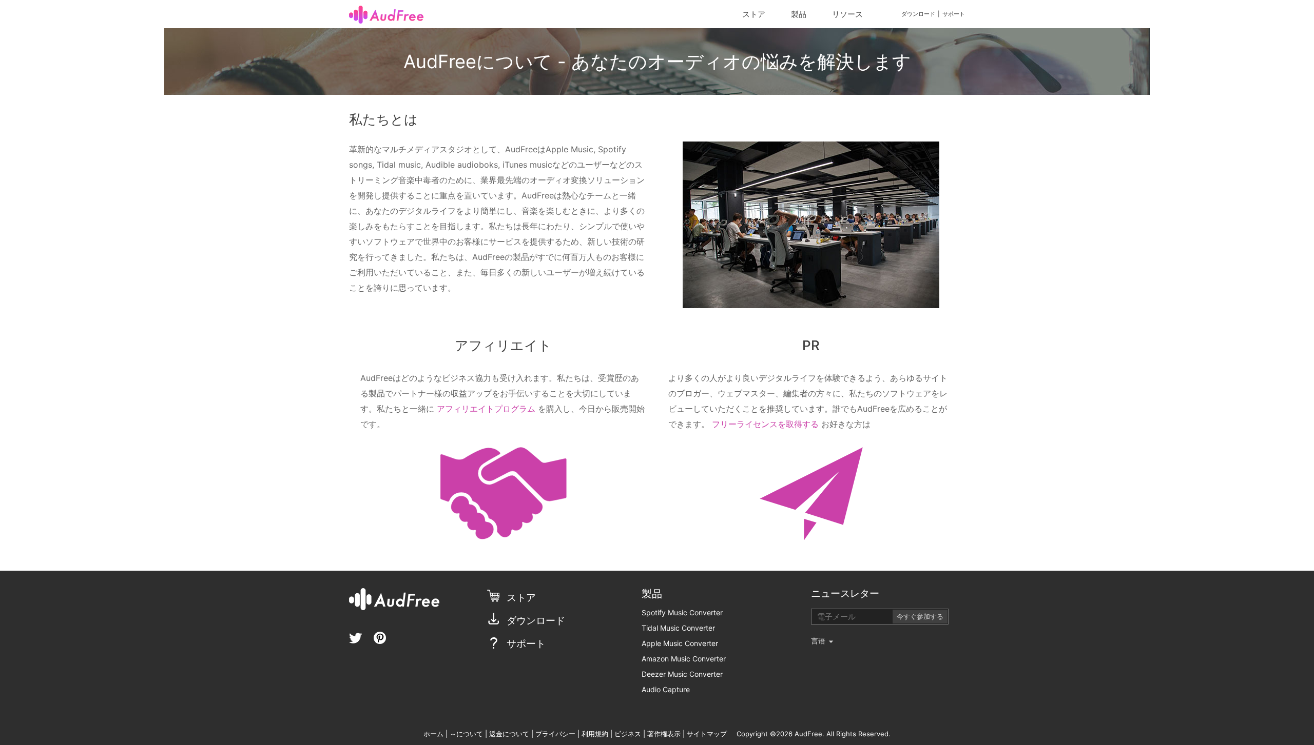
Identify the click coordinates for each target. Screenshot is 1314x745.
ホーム (433, 734)
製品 (798, 14)
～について (467, 734)
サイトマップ (707, 734)
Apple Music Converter (680, 643)
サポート (953, 13)
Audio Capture (666, 689)
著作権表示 (664, 734)
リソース (847, 14)
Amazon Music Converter (684, 658)
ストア (753, 14)
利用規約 (595, 734)
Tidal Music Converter (678, 627)
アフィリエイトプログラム (486, 409)
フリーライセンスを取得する (765, 424)
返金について (510, 734)
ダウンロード (918, 13)
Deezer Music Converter (682, 674)
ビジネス (627, 734)
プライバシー (555, 734)
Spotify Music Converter (682, 612)
